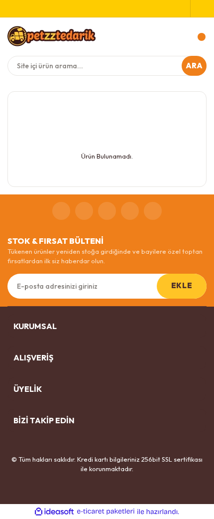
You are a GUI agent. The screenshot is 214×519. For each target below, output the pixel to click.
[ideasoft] (54, 512)
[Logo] (51, 36)
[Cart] (197, 37)
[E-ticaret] (106, 512)
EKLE (181, 285)
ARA (194, 65)
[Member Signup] (182, 8)
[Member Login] (199, 8)
